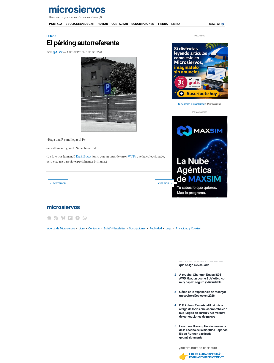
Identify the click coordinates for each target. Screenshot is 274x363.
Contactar (119, 24)
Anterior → (164, 183)
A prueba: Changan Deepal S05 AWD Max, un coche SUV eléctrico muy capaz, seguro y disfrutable (202, 278)
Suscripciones (142, 24)
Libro (175, 24)
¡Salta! (214, 24)
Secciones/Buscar (80, 24)
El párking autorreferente (82, 42)
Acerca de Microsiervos (61, 228)
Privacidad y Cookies (188, 228)
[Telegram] (77, 218)
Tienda (163, 24)
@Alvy (58, 52)
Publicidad (155, 228)
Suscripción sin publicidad (191, 104)
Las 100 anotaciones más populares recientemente (206, 356)
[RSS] (56, 218)
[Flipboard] (70, 218)
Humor (103, 24)
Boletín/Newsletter (114, 228)
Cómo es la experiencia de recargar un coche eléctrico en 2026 (202, 294)
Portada (55, 24)
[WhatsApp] (85, 218)
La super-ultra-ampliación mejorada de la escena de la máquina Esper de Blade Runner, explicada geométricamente (203, 331)
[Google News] (49, 218)
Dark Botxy (84, 156)
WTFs (132, 156)
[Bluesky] (63, 218)
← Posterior (58, 183)
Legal (169, 228)
